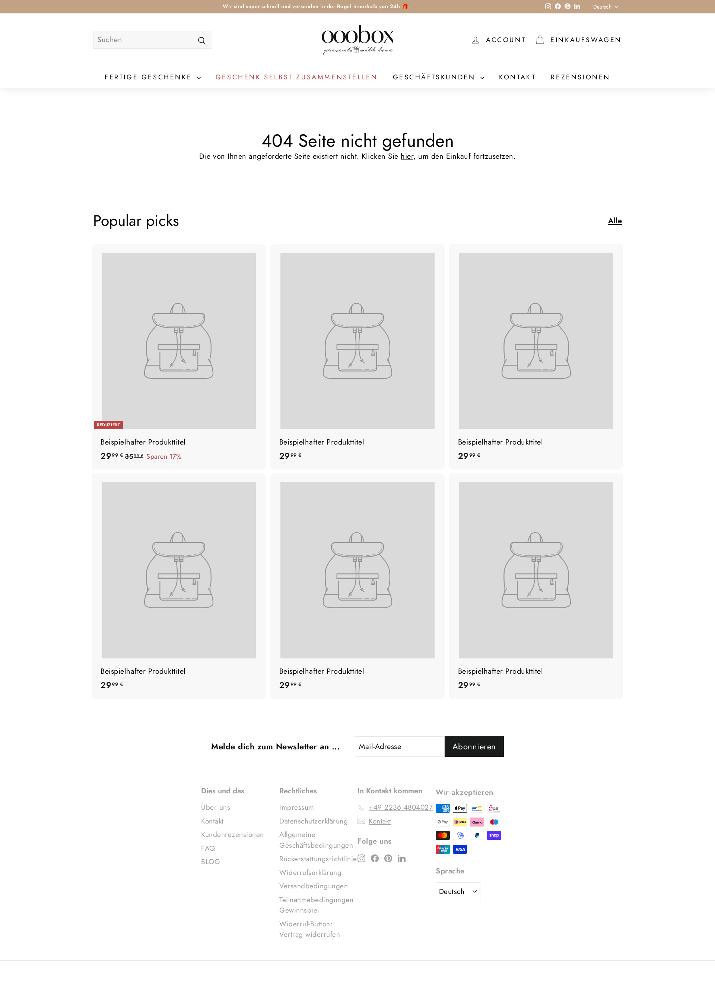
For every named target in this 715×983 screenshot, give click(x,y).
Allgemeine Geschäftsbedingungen (316, 839)
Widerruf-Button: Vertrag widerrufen (309, 929)
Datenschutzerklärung (313, 821)
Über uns (215, 807)
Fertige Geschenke (150, 77)
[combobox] (152, 40)
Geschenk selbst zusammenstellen (297, 77)
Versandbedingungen (313, 886)
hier (407, 156)
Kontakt (517, 77)
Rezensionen (580, 77)
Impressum (296, 807)
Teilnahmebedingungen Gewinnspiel (316, 905)
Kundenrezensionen (232, 834)
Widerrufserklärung (310, 872)
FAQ (208, 848)
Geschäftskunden (436, 77)
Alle (615, 220)
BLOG (210, 862)
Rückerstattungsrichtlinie (318, 859)
